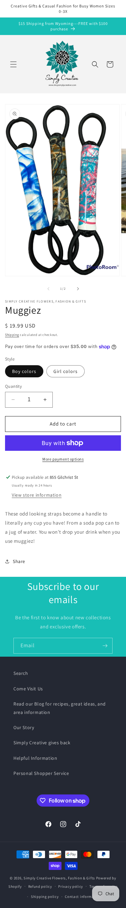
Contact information (83, 896)
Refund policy (40, 886)
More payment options (63, 459)
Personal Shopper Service (41, 773)
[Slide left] (48, 288)
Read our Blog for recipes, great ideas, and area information (59, 708)
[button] (13, 64)
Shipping (12, 335)
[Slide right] (78, 288)
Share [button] (19, 561)
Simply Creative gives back (42, 743)
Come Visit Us (28, 689)
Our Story (23, 727)
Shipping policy (45, 896)
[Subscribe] (104, 646)
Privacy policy (70, 886)
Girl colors (65, 371)
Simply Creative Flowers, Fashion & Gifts (59, 878)
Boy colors (24, 371)
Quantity (13, 386)
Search (20, 673)
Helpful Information (35, 758)
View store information (36, 495)
